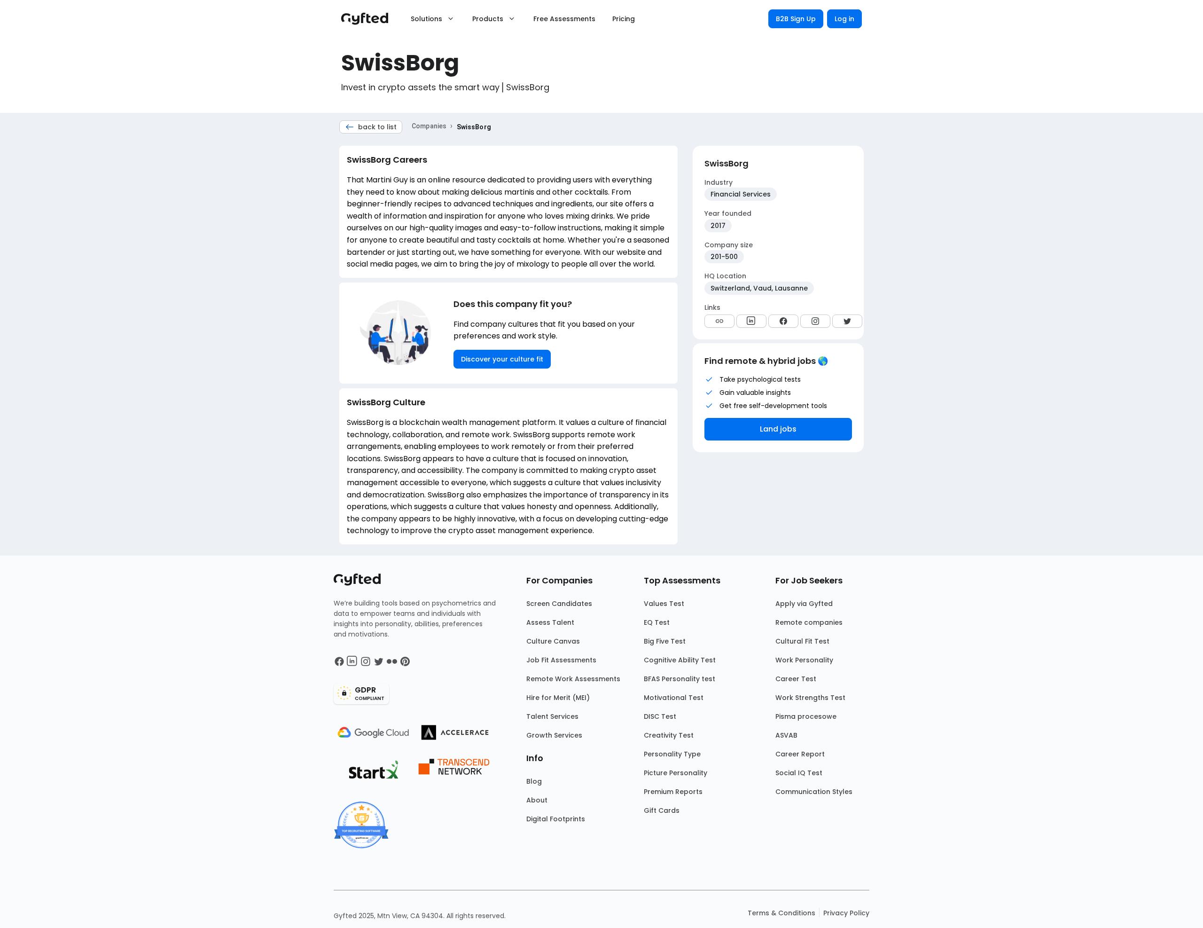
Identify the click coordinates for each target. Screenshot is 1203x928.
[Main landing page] (369, 19)
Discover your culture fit (502, 359)
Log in (844, 19)
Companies (429, 126)
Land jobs (778, 429)
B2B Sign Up (796, 19)
